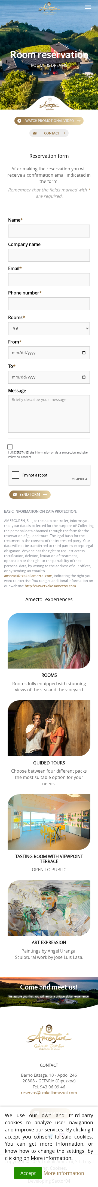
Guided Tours (49, 763)
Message (17, 391)
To (12, 366)
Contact (52, 133)
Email (15, 268)
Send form (30, 494)
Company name (24, 244)
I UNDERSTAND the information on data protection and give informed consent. (48, 454)
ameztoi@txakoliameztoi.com (28, 576)
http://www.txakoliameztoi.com (50, 586)
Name (15, 220)
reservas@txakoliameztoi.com (49, 1092)
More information (64, 1173)
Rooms (16, 317)
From (15, 342)
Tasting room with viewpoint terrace (49, 858)
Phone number (25, 293)
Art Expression (49, 942)
